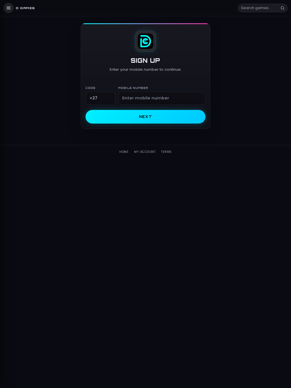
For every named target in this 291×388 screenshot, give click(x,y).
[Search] (282, 8)
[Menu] (8, 8)
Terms (166, 152)
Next (145, 116)
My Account (144, 152)
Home (123, 152)
